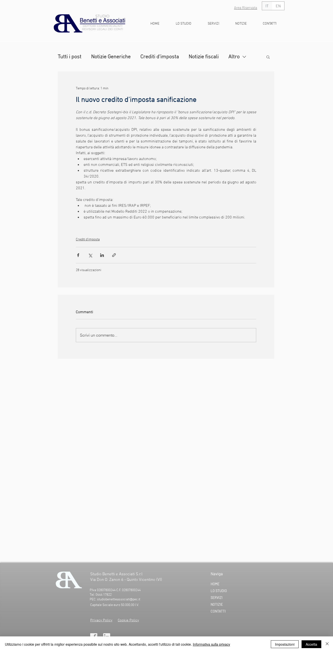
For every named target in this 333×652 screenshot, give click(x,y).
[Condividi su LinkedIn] (102, 255)
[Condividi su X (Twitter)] (90, 255)
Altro (234, 57)
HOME (215, 584)
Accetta (311, 644)
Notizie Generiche (111, 57)
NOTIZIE (217, 604)
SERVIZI (217, 597)
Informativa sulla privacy (211, 644)
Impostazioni (284, 644)
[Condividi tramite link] (114, 255)
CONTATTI (218, 611)
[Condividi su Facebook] (78, 255)
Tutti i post (69, 57)
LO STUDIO (219, 591)
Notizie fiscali (204, 57)
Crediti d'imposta (159, 57)
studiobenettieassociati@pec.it (118, 599)
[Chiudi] (327, 644)
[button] (268, 57)
